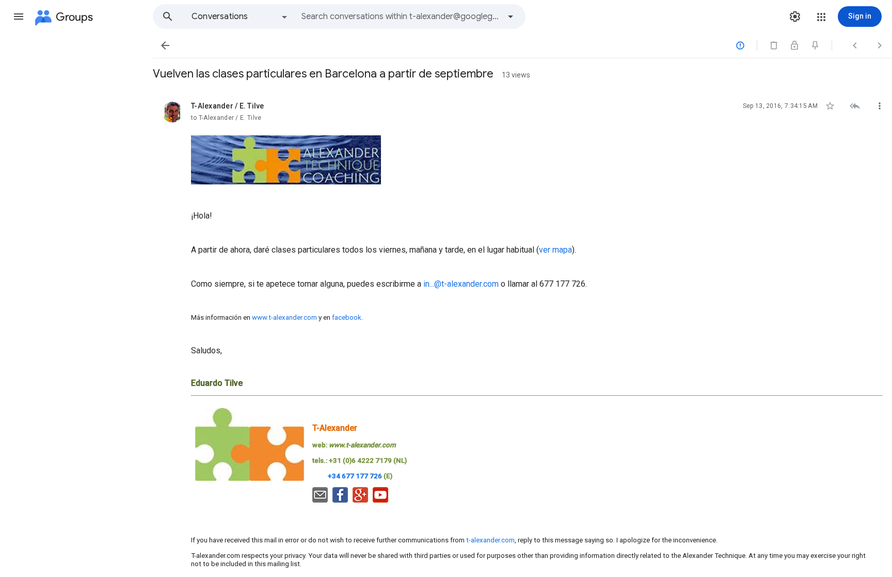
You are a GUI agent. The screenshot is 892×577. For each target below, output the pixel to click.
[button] (18, 16)
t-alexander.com (490, 540)
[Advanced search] (510, 16)
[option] (240, 16)
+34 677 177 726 (355, 476)
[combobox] (400, 16)
